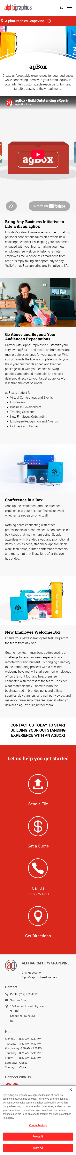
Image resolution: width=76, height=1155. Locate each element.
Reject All (38, 1136)
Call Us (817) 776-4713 (24, 994)
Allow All (38, 1147)
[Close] (70, 1089)
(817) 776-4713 (38, 894)
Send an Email (18, 1000)
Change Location (32, 972)
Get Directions (38, 935)
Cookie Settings (38, 1125)
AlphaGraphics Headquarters (39, 977)
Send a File (38, 803)
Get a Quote (38, 846)
